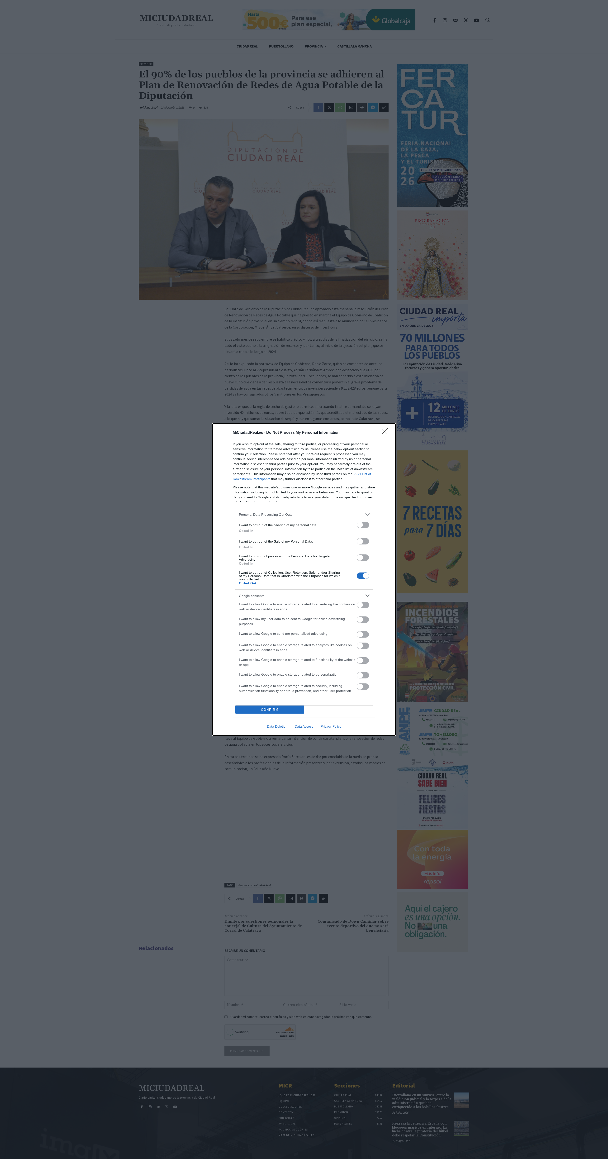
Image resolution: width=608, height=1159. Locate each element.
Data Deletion (277, 726)
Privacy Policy (331, 726)
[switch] (363, 525)
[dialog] (304, 579)
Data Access (304, 726)
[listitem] (304, 514)
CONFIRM (270, 709)
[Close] (386, 432)
